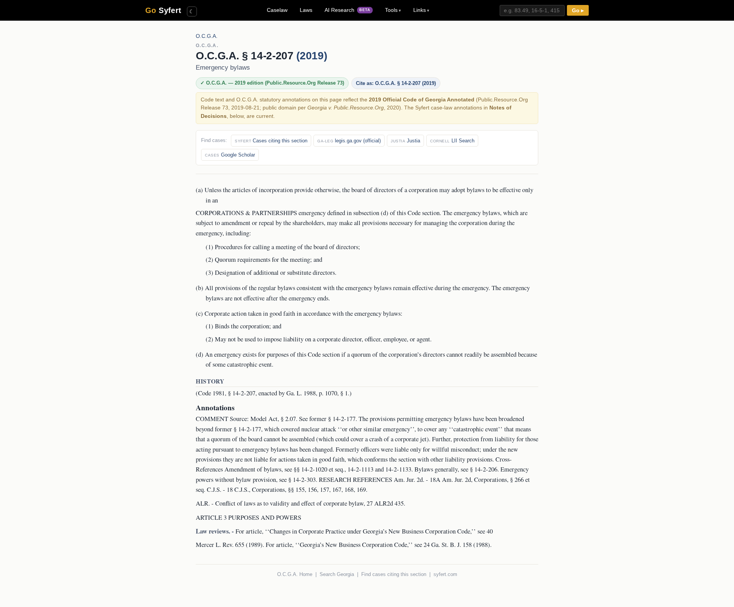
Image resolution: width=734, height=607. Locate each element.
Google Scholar (230, 155)
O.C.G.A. (207, 36)
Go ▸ (578, 10)
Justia (405, 141)
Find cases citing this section (393, 574)
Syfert (163, 10)
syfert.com (445, 574)
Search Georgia (337, 574)
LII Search (452, 141)
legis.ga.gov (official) (349, 141)
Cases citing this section (271, 141)
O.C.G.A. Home (294, 574)
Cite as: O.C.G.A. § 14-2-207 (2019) (396, 83)
